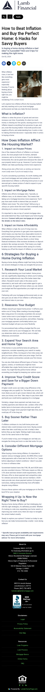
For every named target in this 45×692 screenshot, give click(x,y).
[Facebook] (19, 685)
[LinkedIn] (26, 685)
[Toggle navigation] (9, 17)
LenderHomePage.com (29, 689)
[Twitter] (23, 685)
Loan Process (22, 650)
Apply (18, 17)
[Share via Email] (19, 63)
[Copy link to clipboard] (24, 63)
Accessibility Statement (22, 628)
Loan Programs (22, 645)
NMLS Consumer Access (22, 553)
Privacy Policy (22, 624)
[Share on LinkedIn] (14, 63)
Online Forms (22, 659)
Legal (23, 619)
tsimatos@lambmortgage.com (22, 591)
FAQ (22, 663)
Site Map (22, 633)
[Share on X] (9, 63)
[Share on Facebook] (4, 63)
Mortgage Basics (22, 654)
